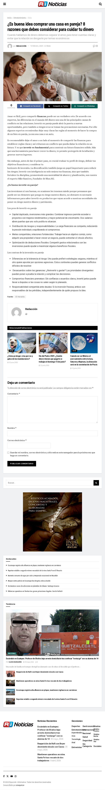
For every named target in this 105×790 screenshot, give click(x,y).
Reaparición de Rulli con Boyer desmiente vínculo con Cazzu (39, 672)
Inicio (9, 18)
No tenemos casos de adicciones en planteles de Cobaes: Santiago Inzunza (33, 586)
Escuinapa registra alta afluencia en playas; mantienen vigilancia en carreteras (34, 565)
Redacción (21, 46)
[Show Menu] (4, 4)
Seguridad (87, 740)
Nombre (12, 428)
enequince (20, 785)
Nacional (12, 653)
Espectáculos (77, 733)
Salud (85, 737)
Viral (73, 742)
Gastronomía (89, 726)
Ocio (30, 18)
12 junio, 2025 (13, 362)
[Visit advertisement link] (52, 521)
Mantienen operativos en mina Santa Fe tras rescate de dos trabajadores (44, 681)
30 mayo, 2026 (29, 662)
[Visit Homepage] (52, 4)
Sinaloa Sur (96, 740)
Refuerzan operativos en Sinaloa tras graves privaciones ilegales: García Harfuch (35, 591)
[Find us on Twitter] (7, 776)
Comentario (13, 393)
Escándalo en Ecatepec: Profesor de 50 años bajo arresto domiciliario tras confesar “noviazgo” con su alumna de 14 (52, 658)
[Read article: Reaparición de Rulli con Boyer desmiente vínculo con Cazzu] (10, 674)
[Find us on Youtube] (12, 776)
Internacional (89, 730)
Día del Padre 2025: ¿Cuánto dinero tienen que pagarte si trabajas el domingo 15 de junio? (52, 359)
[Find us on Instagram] (16, 776)
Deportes (76, 726)
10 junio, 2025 (76, 368)
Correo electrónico (17, 440)
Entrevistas (77, 747)
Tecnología (76, 739)
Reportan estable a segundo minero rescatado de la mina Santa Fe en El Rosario (35, 571)
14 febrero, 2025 (36, 46)
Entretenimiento (20, 18)
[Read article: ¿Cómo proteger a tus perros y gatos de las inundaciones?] (21, 343)
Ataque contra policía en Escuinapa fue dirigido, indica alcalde (29, 581)
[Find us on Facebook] (4, 776)
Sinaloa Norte (96, 735)
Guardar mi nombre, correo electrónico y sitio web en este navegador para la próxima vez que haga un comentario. (52, 454)
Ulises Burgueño (15, 662)
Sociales (97, 746)
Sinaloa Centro (96, 730)
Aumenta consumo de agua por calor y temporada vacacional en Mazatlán (33, 576)
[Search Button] (100, 4)
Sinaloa (97, 726)
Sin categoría (87, 745)
